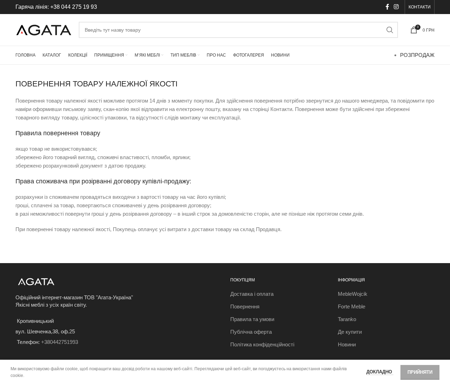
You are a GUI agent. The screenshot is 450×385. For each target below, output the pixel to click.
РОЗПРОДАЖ (417, 55)
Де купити (350, 332)
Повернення (244, 306)
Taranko (347, 319)
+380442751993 (59, 342)
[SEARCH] (390, 30)
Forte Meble (351, 306)
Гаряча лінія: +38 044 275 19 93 (56, 7)
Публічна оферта (251, 332)
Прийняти (419, 372)
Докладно (379, 371)
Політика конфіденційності (262, 344)
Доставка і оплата (252, 294)
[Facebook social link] (387, 6)
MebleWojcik (352, 294)
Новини (347, 344)
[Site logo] (43, 29)
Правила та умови (252, 319)
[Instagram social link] (396, 6)
